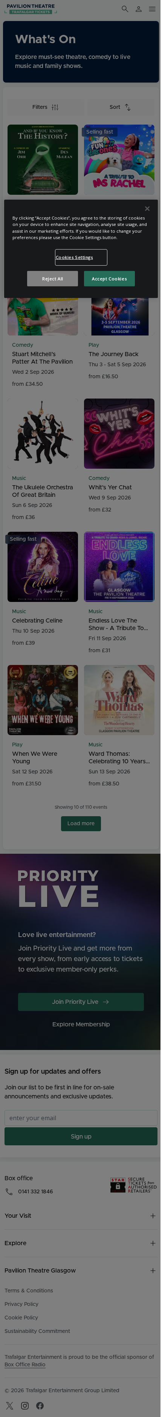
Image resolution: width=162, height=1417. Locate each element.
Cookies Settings (74, 257)
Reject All (52, 278)
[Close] (147, 208)
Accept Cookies (109, 278)
